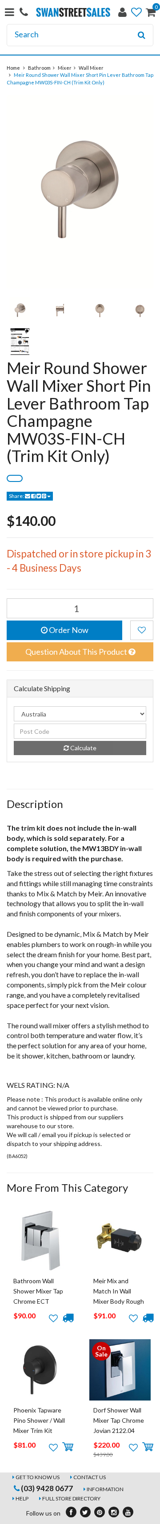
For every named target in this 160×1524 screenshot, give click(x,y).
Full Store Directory (71, 1498)
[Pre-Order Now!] (67, 1318)
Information (105, 1489)
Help (22, 1498)
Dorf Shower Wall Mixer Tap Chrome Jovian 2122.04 (118, 1420)
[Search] (141, 35)
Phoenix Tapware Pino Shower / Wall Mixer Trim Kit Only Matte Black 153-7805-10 (39, 1431)
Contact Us (89, 1477)
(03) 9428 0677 (46, 1488)
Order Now (68, 630)
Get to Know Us (38, 1477)
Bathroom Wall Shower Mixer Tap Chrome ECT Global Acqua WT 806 (38, 1301)
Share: (17, 496)
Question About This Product (76, 652)
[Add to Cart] (67, 1447)
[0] (151, 14)
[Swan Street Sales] (73, 11)
